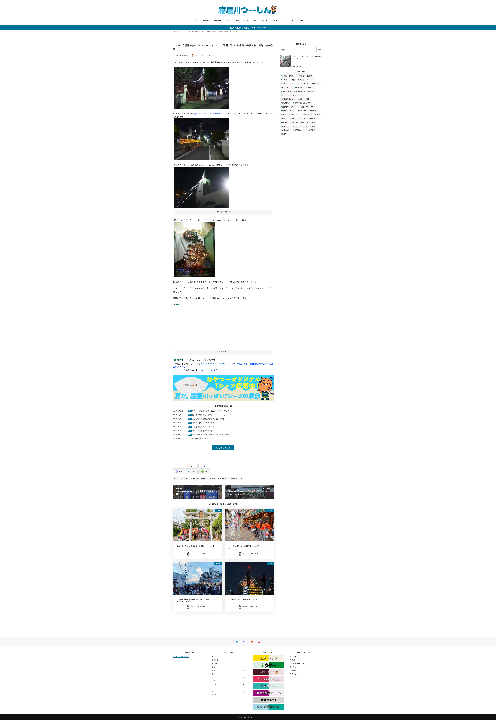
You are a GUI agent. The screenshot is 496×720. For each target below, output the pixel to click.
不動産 (300, 20)
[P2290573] (194, 249)
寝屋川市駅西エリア (308, 107)
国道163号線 (286, 91)
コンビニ (312, 80)
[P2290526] (201, 87)
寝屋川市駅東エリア (289, 107)
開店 (313, 126)
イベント (264, 20)
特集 (237, 20)
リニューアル (287, 87)
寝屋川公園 (242, 363)
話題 (255, 20)
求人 (283, 20)
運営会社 (293, 667)
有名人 (303, 118)
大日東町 (285, 95)
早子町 (293, 118)
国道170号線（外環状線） (305, 91)
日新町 (284, 118)
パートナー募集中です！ (181, 657)
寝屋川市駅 (286, 103)
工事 (293, 111)
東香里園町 (223, 479)
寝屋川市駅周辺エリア (303, 103)
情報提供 (206, 20)
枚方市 (295, 122)
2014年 (204, 363)
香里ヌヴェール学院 (203, 113)
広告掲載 (293, 670)
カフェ (301, 80)
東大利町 (285, 122)
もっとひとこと (223, 447)
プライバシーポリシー (297, 663)
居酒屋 (284, 111)
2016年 (221, 363)
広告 (291, 20)
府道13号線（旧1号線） (290, 114)
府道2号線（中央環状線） (308, 111)
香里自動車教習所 (258, 363)
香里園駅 (312, 130)
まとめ (246, 20)
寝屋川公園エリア (288, 99)
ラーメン (316, 83)
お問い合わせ (294, 674)
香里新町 (285, 134)
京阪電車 (299, 87)
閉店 (305, 126)
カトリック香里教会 (200, 479)
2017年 (230, 363)
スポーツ (296, 83)
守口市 (303, 95)
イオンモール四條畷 (305, 76)
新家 (318, 114)
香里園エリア (237, 479)
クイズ (275, 20)
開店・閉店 (217, 20)
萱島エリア (286, 126)
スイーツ (285, 83)
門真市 (297, 126)
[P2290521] (201, 139)
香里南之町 (286, 130)
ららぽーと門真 (287, 76)
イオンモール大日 (288, 80)
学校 (294, 95)
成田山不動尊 (221, 113)
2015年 (213, 363)
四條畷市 (310, 87)
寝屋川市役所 (304, 99)
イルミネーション (182, 479)
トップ (195, 20)
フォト (213, 55)
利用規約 (293, 660)
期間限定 (313, 118)
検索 (319, 49)
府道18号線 (308, 114)
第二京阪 (312, 122)
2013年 (195, 363)
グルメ (228, 20)
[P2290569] (201, 187)
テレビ (306, 83)
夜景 (213, 479)
